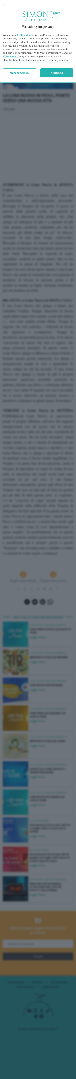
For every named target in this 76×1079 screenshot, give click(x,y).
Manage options (20, 73)
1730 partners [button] (25, 35)
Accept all (57, 73)
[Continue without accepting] (4, 5)
